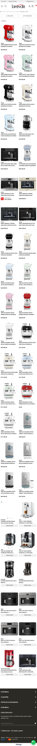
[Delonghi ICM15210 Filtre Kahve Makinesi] (9, 569)
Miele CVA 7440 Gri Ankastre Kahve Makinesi (26, 611)
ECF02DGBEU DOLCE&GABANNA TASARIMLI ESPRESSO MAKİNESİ (27, 164)
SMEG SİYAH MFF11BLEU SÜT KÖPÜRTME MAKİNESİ (26, 135)
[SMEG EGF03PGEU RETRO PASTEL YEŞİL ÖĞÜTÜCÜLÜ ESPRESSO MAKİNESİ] (9, 390)
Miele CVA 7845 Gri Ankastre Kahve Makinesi (8, 641)
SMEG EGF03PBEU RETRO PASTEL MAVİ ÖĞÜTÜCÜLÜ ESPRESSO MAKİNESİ (26, 373)
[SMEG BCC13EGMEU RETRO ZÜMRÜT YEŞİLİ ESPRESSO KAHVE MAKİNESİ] (27, 480)
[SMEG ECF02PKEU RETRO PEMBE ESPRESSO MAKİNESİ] (9, 301)
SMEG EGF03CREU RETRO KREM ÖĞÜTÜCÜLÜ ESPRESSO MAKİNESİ (9, 373)
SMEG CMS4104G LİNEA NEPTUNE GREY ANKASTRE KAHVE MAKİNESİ (26, 671)
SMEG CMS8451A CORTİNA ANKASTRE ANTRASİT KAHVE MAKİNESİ (8, 224)
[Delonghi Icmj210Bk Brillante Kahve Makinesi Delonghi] (9, 509)
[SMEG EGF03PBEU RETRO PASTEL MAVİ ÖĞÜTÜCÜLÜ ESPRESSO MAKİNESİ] (27, 360)
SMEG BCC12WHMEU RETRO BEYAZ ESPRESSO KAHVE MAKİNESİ (26, 462)
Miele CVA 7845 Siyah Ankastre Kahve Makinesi (26, 641)
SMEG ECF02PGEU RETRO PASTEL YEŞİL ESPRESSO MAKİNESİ (25, 284)
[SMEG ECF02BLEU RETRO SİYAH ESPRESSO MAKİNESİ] (9, 241)
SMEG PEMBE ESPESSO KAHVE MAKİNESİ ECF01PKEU (9, 75)
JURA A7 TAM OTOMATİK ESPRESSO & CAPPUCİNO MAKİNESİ (25, 522)
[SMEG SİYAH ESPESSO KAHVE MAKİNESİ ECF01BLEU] (9, 92)
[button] (6, 41)
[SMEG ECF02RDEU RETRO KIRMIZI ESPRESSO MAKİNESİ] (27, 301)
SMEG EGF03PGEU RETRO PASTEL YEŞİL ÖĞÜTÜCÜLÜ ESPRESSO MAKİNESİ (8, 403)
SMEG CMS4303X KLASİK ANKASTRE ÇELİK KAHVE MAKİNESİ (7, 194)
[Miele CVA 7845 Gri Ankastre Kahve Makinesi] (9, 628)
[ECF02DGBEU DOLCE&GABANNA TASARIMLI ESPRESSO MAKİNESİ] (27, 152)
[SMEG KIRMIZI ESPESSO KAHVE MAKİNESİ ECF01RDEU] (9, 33)
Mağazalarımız (30, 1)
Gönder (35, 723)
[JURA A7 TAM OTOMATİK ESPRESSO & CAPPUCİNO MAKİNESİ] (27, 509)
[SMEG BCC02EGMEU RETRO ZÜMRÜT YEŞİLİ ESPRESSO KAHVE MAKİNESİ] (27, 420)
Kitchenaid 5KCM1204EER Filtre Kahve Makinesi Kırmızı (9, 671)
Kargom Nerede (13, 1)
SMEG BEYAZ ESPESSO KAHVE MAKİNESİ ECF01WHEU (27, 45)
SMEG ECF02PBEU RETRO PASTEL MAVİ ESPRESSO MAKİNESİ (7, 284)
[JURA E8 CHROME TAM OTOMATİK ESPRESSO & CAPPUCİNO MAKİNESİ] (9, 539)
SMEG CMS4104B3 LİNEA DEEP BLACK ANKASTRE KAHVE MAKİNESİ (9, 165)
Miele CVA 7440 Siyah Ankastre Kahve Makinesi (8, 611)
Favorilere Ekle (14, 564)
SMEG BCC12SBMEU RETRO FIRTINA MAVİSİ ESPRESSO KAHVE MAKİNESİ (8, 462)
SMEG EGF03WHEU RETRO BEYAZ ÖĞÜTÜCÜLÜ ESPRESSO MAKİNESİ (9, 433)
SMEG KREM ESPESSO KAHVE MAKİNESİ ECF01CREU (26, 105)
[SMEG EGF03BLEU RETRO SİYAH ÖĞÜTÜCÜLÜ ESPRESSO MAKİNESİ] (27, 331)
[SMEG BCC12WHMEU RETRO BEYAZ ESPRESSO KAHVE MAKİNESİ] (27, 450)
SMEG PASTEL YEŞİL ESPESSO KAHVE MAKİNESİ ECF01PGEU (27, 75)
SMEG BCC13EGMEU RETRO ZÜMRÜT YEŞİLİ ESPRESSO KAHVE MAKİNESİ (26, 492)
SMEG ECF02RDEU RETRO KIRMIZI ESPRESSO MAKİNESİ (26, 313)
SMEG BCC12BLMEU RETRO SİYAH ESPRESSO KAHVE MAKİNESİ (8, 492)
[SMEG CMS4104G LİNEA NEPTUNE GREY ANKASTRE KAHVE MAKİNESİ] (27, 658)
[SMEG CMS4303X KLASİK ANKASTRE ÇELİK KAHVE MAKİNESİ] (9, 182)
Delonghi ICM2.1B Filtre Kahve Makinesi (26, 581)
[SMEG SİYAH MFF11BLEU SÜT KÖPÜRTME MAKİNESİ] (27, 122)
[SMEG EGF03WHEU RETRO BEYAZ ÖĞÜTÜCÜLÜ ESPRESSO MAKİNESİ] (9, 420)
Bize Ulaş (3, 1)
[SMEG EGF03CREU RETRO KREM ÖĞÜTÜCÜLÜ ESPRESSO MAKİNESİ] (9, 360)
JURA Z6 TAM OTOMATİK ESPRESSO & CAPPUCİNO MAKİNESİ (25, 552)
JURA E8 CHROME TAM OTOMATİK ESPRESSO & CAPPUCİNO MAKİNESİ (7, 552)
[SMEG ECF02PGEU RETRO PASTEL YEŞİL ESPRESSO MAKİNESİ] (27, 271)
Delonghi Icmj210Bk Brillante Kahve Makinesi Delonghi (8, 522)
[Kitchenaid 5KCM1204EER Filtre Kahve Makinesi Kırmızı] (9, 658)
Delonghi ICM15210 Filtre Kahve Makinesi (9, 581)
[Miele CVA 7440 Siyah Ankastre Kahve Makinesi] (9, 599)
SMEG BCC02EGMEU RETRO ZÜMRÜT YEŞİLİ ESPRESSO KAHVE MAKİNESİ (26, 433)
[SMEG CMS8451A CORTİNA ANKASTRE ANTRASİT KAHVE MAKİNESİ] (9, 212)
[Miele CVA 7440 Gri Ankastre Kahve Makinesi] (27, 599)
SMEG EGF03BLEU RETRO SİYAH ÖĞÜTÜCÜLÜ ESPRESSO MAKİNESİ (27, 343)
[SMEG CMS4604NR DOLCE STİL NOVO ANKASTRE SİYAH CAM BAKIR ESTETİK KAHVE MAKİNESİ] (27, 212)
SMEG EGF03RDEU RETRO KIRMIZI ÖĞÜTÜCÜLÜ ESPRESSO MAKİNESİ (27, 403)
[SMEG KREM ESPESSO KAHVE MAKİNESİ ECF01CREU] (27, 92)
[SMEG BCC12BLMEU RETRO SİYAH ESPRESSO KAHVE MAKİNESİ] (9, 480)
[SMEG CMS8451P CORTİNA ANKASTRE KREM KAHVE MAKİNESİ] (27, 182)
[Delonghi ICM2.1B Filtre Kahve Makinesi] (27, 569)
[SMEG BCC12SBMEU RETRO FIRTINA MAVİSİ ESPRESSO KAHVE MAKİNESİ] (9, 450)
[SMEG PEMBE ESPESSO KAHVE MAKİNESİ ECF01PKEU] (9, 63)
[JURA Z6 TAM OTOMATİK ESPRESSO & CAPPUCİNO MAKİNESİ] (27, 539)
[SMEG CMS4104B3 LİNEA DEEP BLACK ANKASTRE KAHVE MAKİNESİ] (9, 152)
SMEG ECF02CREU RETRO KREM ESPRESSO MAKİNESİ (27, 254)
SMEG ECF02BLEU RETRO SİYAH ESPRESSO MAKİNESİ (9, 254)
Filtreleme (28, 16)
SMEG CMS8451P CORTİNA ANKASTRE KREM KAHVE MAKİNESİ (26, 194)
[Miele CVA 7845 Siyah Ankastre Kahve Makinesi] (27, 628)
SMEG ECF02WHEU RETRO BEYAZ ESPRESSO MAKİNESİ (8, 343)
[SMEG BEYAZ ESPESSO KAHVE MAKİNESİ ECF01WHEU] (27, 33)
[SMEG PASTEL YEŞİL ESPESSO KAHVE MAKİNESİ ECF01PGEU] (27, 63)
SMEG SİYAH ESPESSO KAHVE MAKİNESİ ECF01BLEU (8, 105)
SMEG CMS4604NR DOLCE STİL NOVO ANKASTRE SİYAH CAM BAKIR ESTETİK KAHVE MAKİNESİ (27, 224)
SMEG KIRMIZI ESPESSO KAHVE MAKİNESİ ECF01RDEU (9, 45)
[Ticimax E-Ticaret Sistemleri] (18, 745)
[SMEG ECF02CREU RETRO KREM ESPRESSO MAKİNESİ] (27, 241)
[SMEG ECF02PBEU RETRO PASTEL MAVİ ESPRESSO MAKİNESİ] (9, 271)
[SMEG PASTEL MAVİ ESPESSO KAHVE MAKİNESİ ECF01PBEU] (9, 122)
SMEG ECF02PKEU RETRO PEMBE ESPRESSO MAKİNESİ (8, 313)
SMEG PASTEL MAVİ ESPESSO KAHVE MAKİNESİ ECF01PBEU (8, 135)
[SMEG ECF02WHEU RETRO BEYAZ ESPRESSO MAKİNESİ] (9, 331)
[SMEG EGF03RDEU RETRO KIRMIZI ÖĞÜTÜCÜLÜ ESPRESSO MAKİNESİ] (27, 390)
